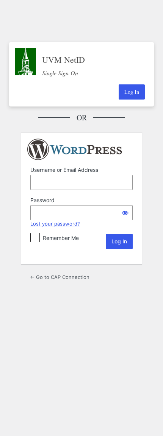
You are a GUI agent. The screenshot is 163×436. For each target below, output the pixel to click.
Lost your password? (55, 224)
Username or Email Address (64, 170)
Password (42, 200)
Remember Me (61, 238)
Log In (131, 91)
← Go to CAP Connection (59, 277)
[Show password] (125, 212)
